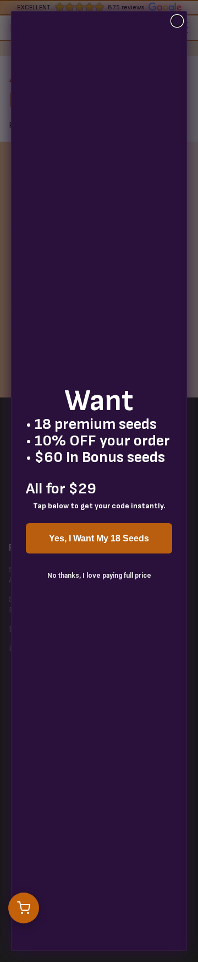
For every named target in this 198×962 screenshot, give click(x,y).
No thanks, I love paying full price (99, 575)
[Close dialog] (177, 20)
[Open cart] (23, 908)
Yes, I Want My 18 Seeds (99, 538)
